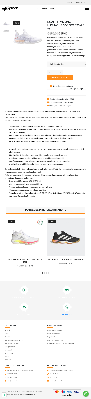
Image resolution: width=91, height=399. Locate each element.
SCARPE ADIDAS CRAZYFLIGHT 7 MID (25, 260)
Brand (7, 356)
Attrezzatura (9, 353)
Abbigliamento (10, 347)
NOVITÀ (7, 330)
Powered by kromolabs (26, 394)
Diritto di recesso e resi (55, 340)
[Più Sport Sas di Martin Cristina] (10, 9)
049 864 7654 (67, 315)
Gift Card (8, 360)
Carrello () (46, 8)
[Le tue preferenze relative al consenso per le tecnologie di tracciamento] (4, 395)
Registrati (80, 2)
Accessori (8, 350)
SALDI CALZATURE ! (12, 343)
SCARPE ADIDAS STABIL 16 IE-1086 (66, 259)
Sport (7, 334)
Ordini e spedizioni (53, 334)
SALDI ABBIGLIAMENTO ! (14, 340)
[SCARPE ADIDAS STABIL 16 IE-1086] (66, 237)
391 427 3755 (12, 377)
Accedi (70, 2)
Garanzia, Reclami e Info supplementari (61, 343)
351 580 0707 (54, 377)
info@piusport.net (13, 381)
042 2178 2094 (55, 374)
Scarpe (7, 337)
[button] (43, 273)
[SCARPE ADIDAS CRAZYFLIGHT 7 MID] (25, 237)
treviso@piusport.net (57, 381)
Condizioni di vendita (54, 330)
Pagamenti (51, 337)
